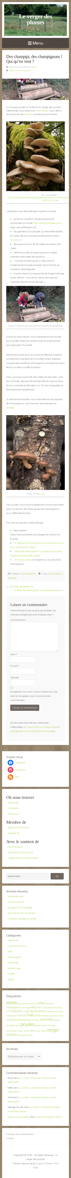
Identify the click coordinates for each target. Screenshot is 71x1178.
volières (12, 1035)
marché (21, 1015)
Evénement (13, 962)
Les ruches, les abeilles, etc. (21, 586)
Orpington (44, 1016)
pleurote (12, 577)
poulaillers (10, 1025)
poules (28, 1024)
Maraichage (14, 968)
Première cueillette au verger (22, 918)
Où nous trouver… (17, 901)
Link (43, 494)
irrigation (16, 1011)
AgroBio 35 (13, 833)
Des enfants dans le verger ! (22, 913)
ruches (20, 1031)
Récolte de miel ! (16, 896)
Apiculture (13, 940)
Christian (15, 239)
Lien (56, 200)
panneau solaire (56, 1016)
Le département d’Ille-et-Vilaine (23, 858)
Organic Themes (44, 1163)
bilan (41, 1003)
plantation (11, 1019)
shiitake (10, 407)
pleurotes (29, 114)
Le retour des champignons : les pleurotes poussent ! (38, 590)
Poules (11, 973)
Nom (13, 654)
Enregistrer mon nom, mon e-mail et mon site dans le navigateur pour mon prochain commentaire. (33, 695)
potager (57, 1020)
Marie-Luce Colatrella (18, 1116)
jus (24, 1011)
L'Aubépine (13, 808)
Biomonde (13, 802)
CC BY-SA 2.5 (48, 200)
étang (30, 1035)
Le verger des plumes (35, 19)
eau (33, 1007)
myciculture (42, 110)
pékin (54, 1025)
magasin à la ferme (54, 1011)
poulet (37, 1025)
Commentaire (18, 619)
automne (33, 1003)
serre (32, 1030)
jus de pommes (35, 1011)
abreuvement (23, 1003)
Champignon (29, 573)
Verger (11, 979)
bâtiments (50, 1003)
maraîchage (11, 1016)
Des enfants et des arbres (20, 852)
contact (10, 1138)
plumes (31, 1020)
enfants (40, 1008)
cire (22, 1008)
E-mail (14, 665)
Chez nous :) (14, 813)
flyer (60, 1008)
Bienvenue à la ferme (18, 827)
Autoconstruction (17, 946)
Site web (14, 677)
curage (27, 1008)
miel (29, 1015)
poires (37, 1020)
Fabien (34, 67)
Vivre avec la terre (23, 559)
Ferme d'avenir (15, 846)
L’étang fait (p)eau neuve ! (49, 1116)
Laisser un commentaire (20, 70)
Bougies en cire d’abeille (20, 907)
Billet (10, 951)
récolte (26, 1031)
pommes (46, 1019)
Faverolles (48, 1008)
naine (37, 1015)
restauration (11, 1031)
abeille (11, 1002)
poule (18, 1025)
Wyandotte (22, 1035)
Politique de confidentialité (20, 1134)
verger (53, 1030)
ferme (55, 1008)
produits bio (46, 1025)
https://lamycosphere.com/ (47, 223)
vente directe (41, 1031)
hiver (8, 1011)
